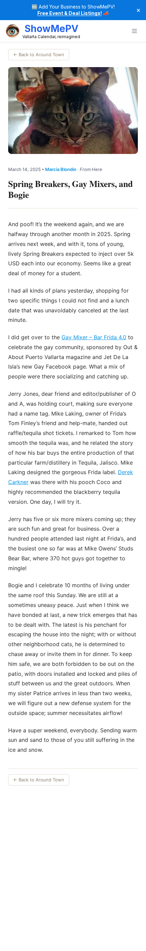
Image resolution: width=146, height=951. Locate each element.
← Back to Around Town (38, 54)
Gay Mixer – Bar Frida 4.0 (93, 337)
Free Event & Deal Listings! (69, 13)
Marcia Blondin (60, 169)
